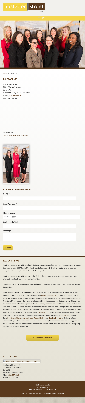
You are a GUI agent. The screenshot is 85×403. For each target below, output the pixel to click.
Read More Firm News (42, 338)
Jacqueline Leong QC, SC (50, 295)
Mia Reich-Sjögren (14, 318)
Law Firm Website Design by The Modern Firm (42, 389)
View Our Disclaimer (42, 387)
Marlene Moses (27, 318)
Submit (8, 248)
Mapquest (24, 135)
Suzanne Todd (44, 312)
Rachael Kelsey (40, 318)
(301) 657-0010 (14, 95)
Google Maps (7, 135)
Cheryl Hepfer (65, 315)
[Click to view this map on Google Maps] (21, 361)
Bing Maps (16, 135)
